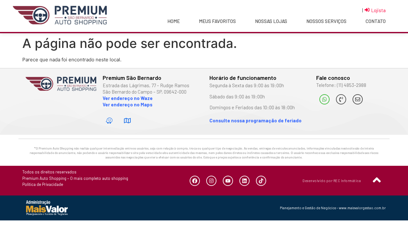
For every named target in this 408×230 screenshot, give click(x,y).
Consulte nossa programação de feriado (255, 120)
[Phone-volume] (341, 99)
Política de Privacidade (42, 184)
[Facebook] (195, 181)
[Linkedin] (244, 181)
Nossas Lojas (271, 21)
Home (173, 21)
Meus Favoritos (217, 21)
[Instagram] (211, 181)
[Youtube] (228, 181)
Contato (376, 21)
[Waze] (109, 120)
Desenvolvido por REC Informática (331, 181)
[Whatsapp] (324, 99)
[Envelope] (358, 99)
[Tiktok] (261, 181)
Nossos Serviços (326, 21)
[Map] (127, 120)
